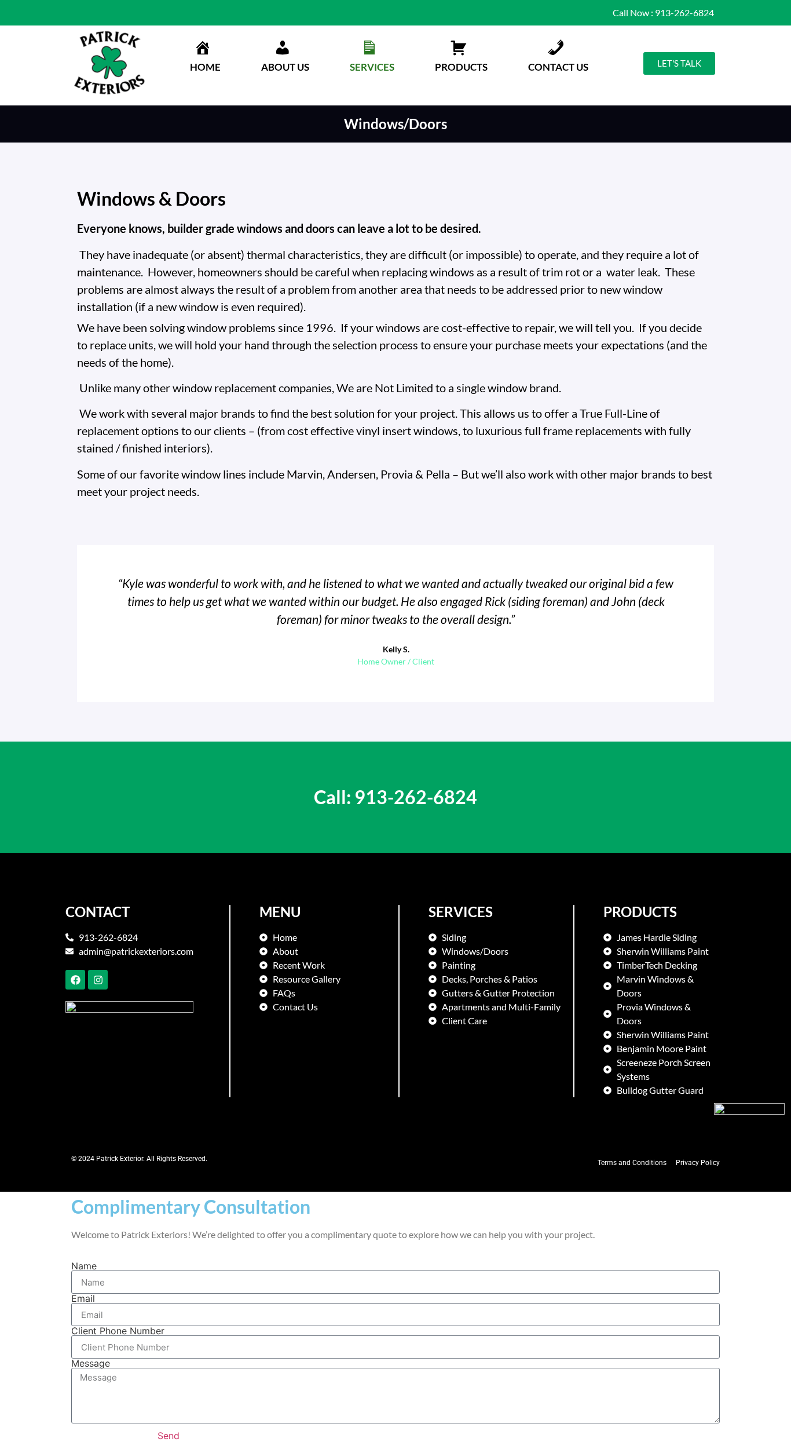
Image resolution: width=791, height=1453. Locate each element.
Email (83, 1298)
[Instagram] (98, 980)
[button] (285, 58)
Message (90, 1363)
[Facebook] (75, 980)
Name (84, 1266)
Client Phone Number (117, 1330)
